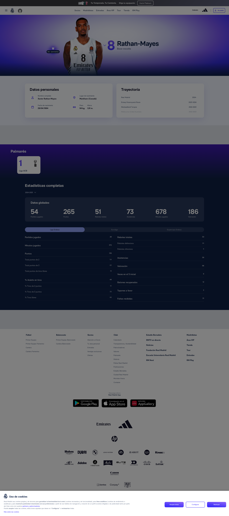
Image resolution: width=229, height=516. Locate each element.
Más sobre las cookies (11, 512)
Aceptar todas (174, 504)
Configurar (195, 504)
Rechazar (217, 504)
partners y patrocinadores (31, 506)
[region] (114, 503)
